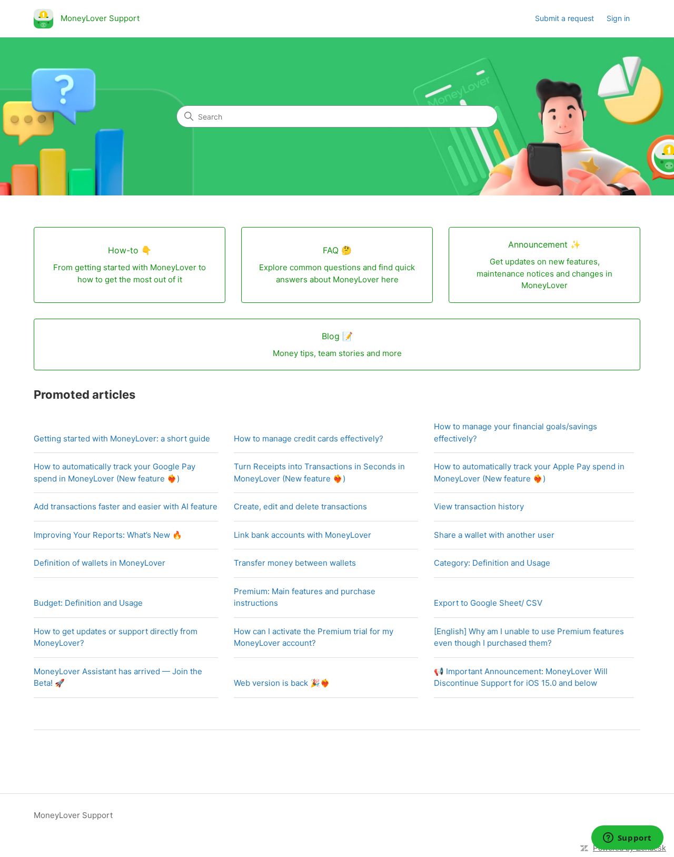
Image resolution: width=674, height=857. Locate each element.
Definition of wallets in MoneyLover (99, 563)
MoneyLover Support (73, 815)
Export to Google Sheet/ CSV (488, 603)
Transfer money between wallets (295, 563)
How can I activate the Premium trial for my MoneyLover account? (313, 637)
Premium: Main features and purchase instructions (304, 597)
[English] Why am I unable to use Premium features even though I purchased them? (529, 637)
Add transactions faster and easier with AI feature (125, 506)
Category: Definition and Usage (492, 563)
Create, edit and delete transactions (300, 506)
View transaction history (479, 506)
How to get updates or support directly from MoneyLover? (115, 637)
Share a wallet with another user (494, 535)
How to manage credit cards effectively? (308, 439)
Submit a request (564, 18)
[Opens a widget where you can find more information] (627, 838)
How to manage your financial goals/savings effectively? (515, 432)
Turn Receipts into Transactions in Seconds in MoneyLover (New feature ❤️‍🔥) (319, 472)
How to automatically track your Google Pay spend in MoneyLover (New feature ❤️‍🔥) (114, 472)
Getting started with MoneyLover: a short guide (122, 439)
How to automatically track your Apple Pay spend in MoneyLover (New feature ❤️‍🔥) (529, 472)
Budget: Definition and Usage (88, 603)
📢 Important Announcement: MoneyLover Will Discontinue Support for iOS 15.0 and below (521, 677)
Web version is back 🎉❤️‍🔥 (282, 683)
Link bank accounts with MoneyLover (302, 535)
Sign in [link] (618, 18)
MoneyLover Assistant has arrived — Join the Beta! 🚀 (118, 677)
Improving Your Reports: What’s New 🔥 (108, 535)
